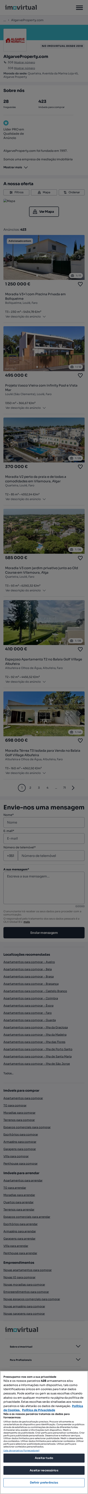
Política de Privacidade (38, 1410)
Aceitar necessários (44, 1470)
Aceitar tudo (44, 1458)
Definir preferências (44, 1482)
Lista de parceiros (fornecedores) (21, 1450)
